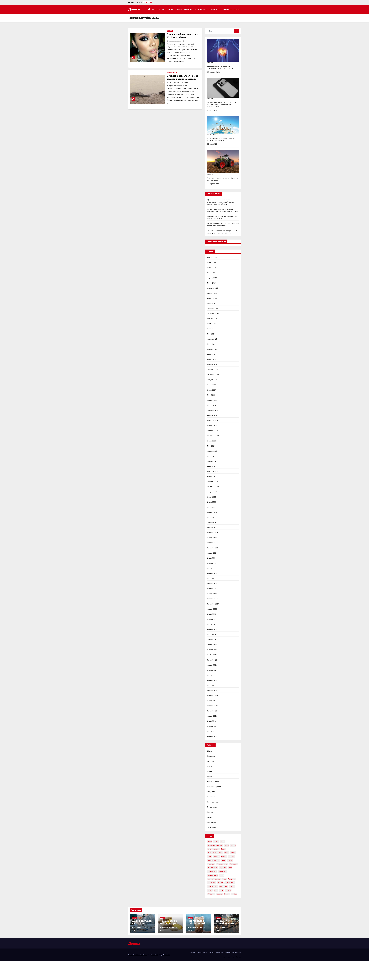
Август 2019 (212, 665)
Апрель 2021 (212, 573)
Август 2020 (212, 609)
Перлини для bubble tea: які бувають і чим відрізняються (196, 924)
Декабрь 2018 (212, 696)
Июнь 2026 (211, 268)
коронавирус (212, 871)
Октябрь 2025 (212, 308)
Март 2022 (211, 517)
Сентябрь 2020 (213, 604)
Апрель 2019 (212, 680)
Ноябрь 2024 (212, 364)
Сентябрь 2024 (213, 375)
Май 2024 (211, 395)
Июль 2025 (211, 324)
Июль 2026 (211, 263)
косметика (222, 871)
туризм (228, 890)
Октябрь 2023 (212, 431)
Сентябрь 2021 (213, 548)
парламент (211, 883)
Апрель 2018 (212, 736)
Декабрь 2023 (212, 420)
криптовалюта (213, 875)
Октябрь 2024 (212, 370)
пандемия (231, 879)
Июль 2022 (211, 497)
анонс (227, 845)
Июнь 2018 (211, 726)
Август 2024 (212, 380)
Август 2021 (212, 553)
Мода (164, 9)
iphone (216, 841)
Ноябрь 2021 (212, 538)
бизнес (233, 845)
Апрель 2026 (212, 278)
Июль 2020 (211, 614)
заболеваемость (213, 860)
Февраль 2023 (212, 461)
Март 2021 (211, 578)
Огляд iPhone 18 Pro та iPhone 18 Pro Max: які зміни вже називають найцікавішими (221, 104)
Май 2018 (211, 731)
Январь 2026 (212, 293)
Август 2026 (212, 257)
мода (224, 879)
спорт (232, 886)
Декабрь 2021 (212, 533)
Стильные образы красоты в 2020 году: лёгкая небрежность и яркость (182, 37)
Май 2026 (211, 273)
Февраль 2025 (212, 349)
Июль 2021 (211, 558)
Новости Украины (214, 787)
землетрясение (222, 864)
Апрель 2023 (212, 451)
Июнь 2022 (211, 502)
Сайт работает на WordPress (137, 955)
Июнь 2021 (211, 563)
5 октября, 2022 (175, 82)
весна (223, 849)
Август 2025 (212, 319)
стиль (210, 890)
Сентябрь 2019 (213, 660)
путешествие (229, 883)
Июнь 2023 (211, 441)
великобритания (213, 849)
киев (230, 868)
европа (223, 856)
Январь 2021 (212, 584)
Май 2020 (211, 624)
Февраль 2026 (212, 288)
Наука (170, 9)
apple (210, 841)
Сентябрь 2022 (213, 487)
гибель (233, 853)
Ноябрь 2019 (212, 655)
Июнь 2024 (211, 390)
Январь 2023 (212, 466)
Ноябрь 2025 (212, 303)
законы (230, 860)
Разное (237, 9)
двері (210, 856)
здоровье (211, 864)
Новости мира (213, 782)
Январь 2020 (212, 645)
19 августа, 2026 (168, 927)
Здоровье (156, 9)
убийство (211, 894)
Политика (198, 9)
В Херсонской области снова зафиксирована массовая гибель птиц (182, 79)
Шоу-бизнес (212, 822)
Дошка (134, 9)
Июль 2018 (211, 721)
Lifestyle (210, 751)
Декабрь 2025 (212, 298)
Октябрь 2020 (212, 599)
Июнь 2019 (211, 670)
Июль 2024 (211, 385)
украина (219, 894)
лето (222, 875)
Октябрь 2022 (212, 482)
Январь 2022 (212, 527)
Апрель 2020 (212, 629)
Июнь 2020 (211, 619)
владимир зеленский (215, 853)
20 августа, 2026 (140, 927)
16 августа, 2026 (224, 927)
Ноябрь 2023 (212, 426)
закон (223, 860)
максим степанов (214, 879)
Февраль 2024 (212, 410)
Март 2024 (211, 405)
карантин (223, 868)
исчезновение (213, 868)
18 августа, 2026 (196, 927)
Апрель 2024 (212, 400)
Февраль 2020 (212, 640)
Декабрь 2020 (212, 589)
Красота (169, 30)
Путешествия (209, 9)
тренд (221, 890)
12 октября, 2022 (175, 41)
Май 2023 (211, 446)
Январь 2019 (212, 690)
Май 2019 (211, 675)
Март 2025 (211, 344)
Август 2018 (212, 716)
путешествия (212, 886)
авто (222, 841)
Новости (178, 9)
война (226, 853)
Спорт (219, 9)
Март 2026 (211, 283)
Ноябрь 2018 (212, 701)
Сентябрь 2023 (213, 436)
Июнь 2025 (211, 329)
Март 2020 (211, 634)
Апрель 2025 (212, 339)
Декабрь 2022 (212, 471)
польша (220, 883)
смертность (223, 886)
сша (215, 890)
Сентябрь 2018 (213, 711)
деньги (216, 856)
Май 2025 (211, 334)
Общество (187, 9)
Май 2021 (210, 568)
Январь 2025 (212, 354)
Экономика (228, 9)
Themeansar (166, 955)
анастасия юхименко (215, 845)
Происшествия (171, 72)
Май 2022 (211, 507)
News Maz (154, 955)
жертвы (231, 856)
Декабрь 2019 (212, 650)
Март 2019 (211, 685)
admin (186, 41)
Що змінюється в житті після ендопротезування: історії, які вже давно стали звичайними (221, 202)
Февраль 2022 (212, 522)
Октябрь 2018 (212, 706)
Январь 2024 (212, 415)
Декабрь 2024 (212, 359)
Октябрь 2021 (212, 543)
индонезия (233, 864)
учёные (226, 894)
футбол (234, 894)
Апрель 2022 (212, 512)
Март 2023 (211, 456)
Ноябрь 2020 (212, 594)
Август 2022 (212, 492)
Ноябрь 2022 (212, 477)
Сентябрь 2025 (213, 314)
